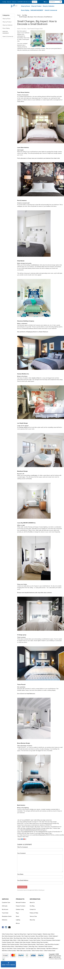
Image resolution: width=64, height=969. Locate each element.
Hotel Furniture (40, 944)
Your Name (20, 874)
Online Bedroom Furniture (21, 946)
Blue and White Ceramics (42, 936)
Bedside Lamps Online (48, 934)
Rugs (17, 913)
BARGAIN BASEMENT (37, 10)
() (46, 1)
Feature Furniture (20, 906)
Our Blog (4, 1)
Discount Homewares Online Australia (51, 940)
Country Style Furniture (34, 940)
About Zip (32, 919)
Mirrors (18, 923)
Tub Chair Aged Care (31, 948)
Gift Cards (4, 906)
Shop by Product (36, 6)
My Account (5, 909)
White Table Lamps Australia (24, 950)
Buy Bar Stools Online (7, 938)
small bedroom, (35, 265)
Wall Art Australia (41, 948)
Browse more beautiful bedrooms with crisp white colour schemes (34, 592)
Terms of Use (33, 916)
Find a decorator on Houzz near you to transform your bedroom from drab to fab (38, 158)
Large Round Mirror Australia (51, 944)
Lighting (18, 919)
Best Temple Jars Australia (28, 936)
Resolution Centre (7, 916)
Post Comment (22, 887)
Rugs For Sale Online (7, 948)
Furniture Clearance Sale (8, 942)
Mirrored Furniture (21, 902)
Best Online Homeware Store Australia (11, 936)
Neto (60, 958)
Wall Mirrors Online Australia (9, 950)
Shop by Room (25, 6)
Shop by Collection (48, 6)
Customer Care (6, 902)
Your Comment (21, 853)
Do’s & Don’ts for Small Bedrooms (26, 693)
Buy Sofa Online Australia (47, 938)
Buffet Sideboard (53, 936)
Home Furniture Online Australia (27, 944)
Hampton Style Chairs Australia (22, 942)
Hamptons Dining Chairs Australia (39, 942)
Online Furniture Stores (7, 934)
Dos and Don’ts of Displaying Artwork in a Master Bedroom (32, 331)
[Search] (60, 1)
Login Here (34, 1)
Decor (17, 916)
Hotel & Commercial (51, 10)
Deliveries (4, 919)
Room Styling (25, 10)
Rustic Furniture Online (19, 948)
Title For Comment (22, 847)
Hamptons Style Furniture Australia (10, 944)
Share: (19, 839)
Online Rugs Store (33, 946)
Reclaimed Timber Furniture (45, 946)
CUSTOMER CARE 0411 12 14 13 (24, 1)
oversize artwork (23, 427)
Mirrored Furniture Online (8, 946)
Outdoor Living (20, 909)
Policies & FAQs (34, 913)
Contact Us (14, 1)
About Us (9, 1)
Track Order (5, 913)
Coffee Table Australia (22, 940)
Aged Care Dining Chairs (20, 934)
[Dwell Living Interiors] (14, 5)
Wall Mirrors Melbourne (51, 948)
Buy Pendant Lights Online (33, 938)
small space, (34, 475)
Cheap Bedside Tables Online (9, 940)
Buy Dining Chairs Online (20, 938)
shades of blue (36, 378)
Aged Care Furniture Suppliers (34, 934)
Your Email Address (22, 880)
